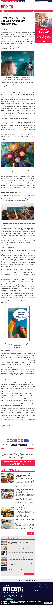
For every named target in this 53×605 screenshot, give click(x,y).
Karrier (44, 11)
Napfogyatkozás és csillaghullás (16, 569)
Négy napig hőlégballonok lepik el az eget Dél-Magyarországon (20, 542)
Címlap (3, 11)
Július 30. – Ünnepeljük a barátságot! (22, 508)
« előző (3, 448)
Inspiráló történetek (18, 14)
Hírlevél (6, 1)
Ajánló (24, 11)
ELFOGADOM (48, 602)
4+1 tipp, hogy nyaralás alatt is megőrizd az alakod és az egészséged (24, 475)
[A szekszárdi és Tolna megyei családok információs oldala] (7, 6)
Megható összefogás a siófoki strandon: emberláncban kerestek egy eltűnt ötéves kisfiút (21, 558)
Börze (29, 11)
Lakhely (23, 1)
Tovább (30, 533)
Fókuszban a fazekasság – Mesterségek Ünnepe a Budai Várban (21, 563)
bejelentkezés (23, 444)
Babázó (39, 11)
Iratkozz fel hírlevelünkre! (18, 464)
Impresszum (38, 588)
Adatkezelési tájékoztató (38, 591)
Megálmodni (8, 14)
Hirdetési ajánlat (39, 594)
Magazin (34, 11)
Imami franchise (39, 596)
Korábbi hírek (29, 574)
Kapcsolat (37, 586)
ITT (21, 347)
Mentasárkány (8, 79)
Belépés (14, 1)
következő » (30, 448)
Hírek (21, 11)
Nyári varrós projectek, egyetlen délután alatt (24, 520)
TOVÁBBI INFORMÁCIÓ (5, 603)
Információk (15, 11)
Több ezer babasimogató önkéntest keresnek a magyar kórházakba (20, 553)
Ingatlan (49, 11)
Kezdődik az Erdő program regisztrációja (18, 548)
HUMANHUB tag (26, 77)
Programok (8, 11)
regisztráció (14, 444)
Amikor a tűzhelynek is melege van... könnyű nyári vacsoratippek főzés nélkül (24, 491)
